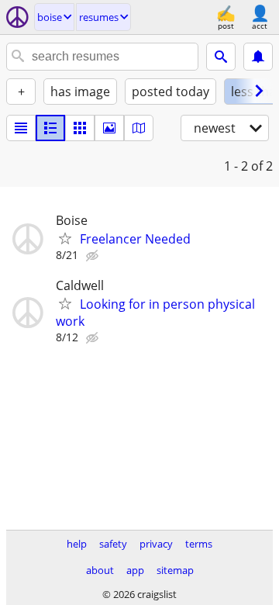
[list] (21, 128)
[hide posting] (93, 256)
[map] (138, 128)
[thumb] (50, 128)
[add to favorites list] (65, 238)
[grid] (80, 128)
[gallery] (109, 128)
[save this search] (258, 57)
